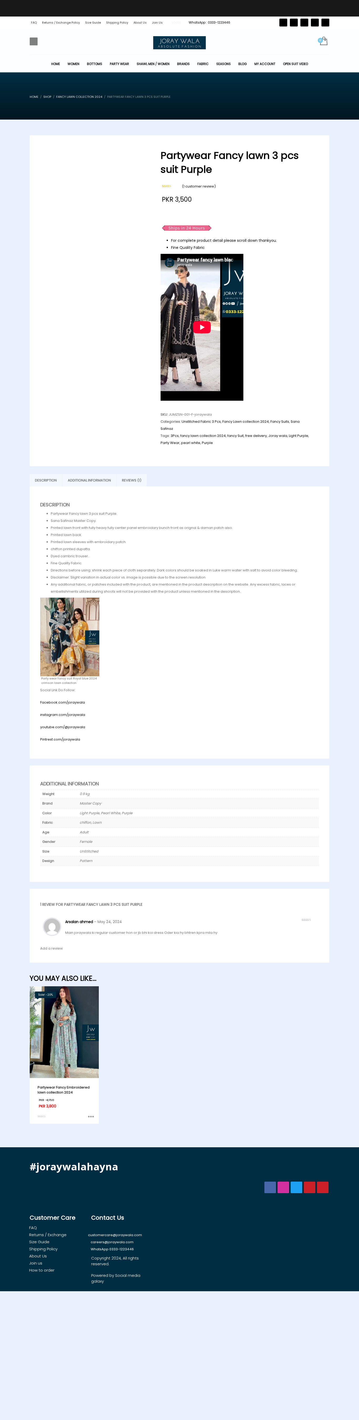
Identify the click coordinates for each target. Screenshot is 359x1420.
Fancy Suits (279, 421)
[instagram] (315, 22)
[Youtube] (325, 22)
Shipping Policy (117, 22)
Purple (207, 442)
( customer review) (199, 186)
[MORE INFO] (91, 1117)
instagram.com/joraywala (62, 714)
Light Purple (298, 435)
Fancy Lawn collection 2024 (245, 421)
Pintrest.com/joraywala (60, 739)
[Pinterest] (304, 22)
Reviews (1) (131, 480)
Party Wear (170, 442)
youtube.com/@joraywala (62, 727)
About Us (140, 22)
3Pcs (175, 435)
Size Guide (93, 22)
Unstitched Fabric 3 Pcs (201, 421)
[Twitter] (283, 22)
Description (46, 480)
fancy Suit (235, 435)
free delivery (256, 435)
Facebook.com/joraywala (62, 702)
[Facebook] (294, 22)
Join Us (157, 22)
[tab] (46, 480)
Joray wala (277, 435)
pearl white (190, 442)
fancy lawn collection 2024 (203, 435)
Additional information (89, 480)
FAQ (34, 22)
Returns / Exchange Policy (61, 22)
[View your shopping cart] (323, 41)
